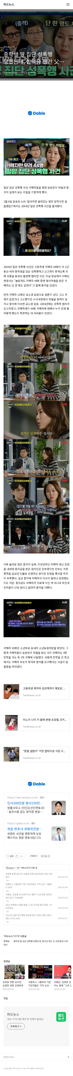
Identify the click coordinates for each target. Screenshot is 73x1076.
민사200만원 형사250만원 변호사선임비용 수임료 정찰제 (25, 803)
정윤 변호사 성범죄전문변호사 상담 (24, 829)
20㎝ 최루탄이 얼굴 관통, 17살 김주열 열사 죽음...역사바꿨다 (28, 906)
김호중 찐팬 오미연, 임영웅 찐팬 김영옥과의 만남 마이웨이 (29, 875)
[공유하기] (17, 856)
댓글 (6, 998)
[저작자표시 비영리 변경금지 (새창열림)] (45, 856)
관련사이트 (9, 1057)
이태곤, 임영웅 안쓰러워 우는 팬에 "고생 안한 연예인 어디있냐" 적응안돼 (28, 896)
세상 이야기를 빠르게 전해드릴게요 (25, 1019)
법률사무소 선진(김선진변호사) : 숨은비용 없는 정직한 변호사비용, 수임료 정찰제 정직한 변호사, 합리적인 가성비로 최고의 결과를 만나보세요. (25, 810)
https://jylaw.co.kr (18, 823)
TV (17, 867)
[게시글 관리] (21, 856)
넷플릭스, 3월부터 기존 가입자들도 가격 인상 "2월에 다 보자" (28, 886)
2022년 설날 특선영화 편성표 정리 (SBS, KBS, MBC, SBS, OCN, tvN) (28, 917)
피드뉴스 (9, 4)
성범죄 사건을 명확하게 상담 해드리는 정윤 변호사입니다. (24, 835)
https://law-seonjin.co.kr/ (22, 797)
